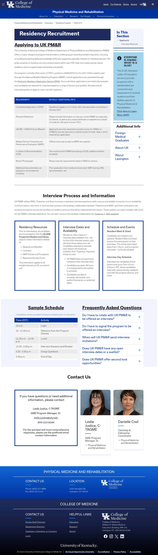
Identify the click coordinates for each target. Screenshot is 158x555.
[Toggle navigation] (3, 4)
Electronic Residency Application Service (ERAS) (39, 81)
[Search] (153, 4)
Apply (106, 4)
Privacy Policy (120, 552)
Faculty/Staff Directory (35, 522)
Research (74, 16)
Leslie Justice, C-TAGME (93, 425)
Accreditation (104, 552)
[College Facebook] (105, 537)
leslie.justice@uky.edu (46, 417)
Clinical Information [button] (105, 16)
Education (49, 23)
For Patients (115, 4)
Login (27, 536)
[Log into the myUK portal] (143, 4)
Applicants (124, 40)
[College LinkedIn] (122, 537)
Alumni (134, 4)
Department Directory (35, 527)
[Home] (19, 4)
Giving (126, 4)
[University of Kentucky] (79, 546)
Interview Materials (129, 44)
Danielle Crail (128, 422)
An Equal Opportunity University (79, 552)
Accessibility (135, 552)
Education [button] (58, 16)
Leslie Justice (40, 408)
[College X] (116, 536)
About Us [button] (43, 16)
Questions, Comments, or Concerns (41, 531)
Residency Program (63, 23)
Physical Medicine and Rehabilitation (28, 23)
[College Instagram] (111, 537)
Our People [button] (85, 16)
